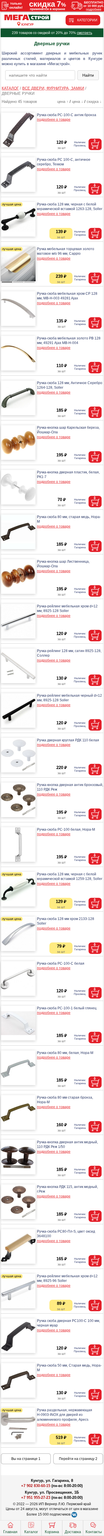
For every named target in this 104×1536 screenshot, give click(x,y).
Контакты (94, 1532)
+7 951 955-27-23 (35, 1497)
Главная (10, 1532)
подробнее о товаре (53, 120)
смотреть (84, 33)
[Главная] (27, 18)
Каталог (31, 1532)
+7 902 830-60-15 (35, 1486)
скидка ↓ (94, 101)
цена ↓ (77, 101)
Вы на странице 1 (25, 1459)
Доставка (73, 1532)
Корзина (52, 1532)
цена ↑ (62, 101)
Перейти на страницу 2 (78, 1459)
